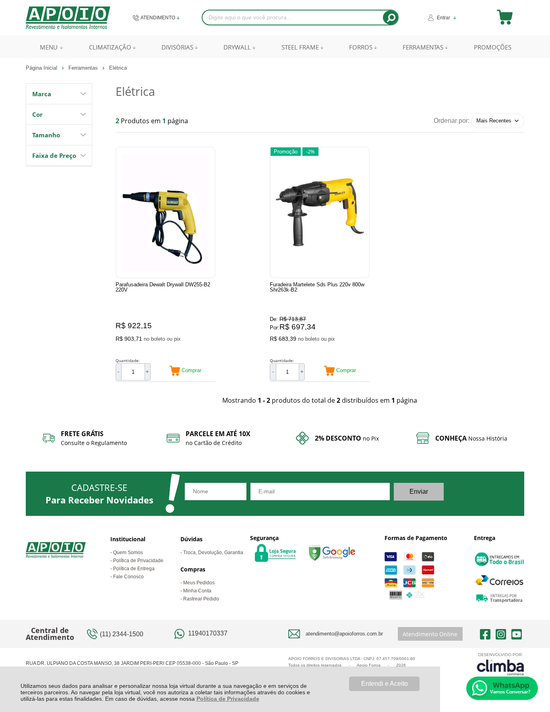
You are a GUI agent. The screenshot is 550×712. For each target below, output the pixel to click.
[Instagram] (501, 634)
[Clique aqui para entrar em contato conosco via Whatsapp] (502, 688)
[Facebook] (485, 634)
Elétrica (118, 68)
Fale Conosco (128, 577)
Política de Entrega (134, 568)
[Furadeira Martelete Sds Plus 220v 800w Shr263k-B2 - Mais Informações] (320, 212)
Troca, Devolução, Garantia (213, 552)
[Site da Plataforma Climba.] (500, 664)
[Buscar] (390, 17)
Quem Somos (128, 552)
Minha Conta (197, 591)
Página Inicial (42, 68)
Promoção (286, 152)
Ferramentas (83, 68)
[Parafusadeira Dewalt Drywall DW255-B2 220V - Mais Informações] (165, 212)
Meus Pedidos (199, 583)
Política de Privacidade (227, 698)
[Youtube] (516, 634)
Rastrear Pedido (201, 599)
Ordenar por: (451, 120)
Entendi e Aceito (384, 683)
